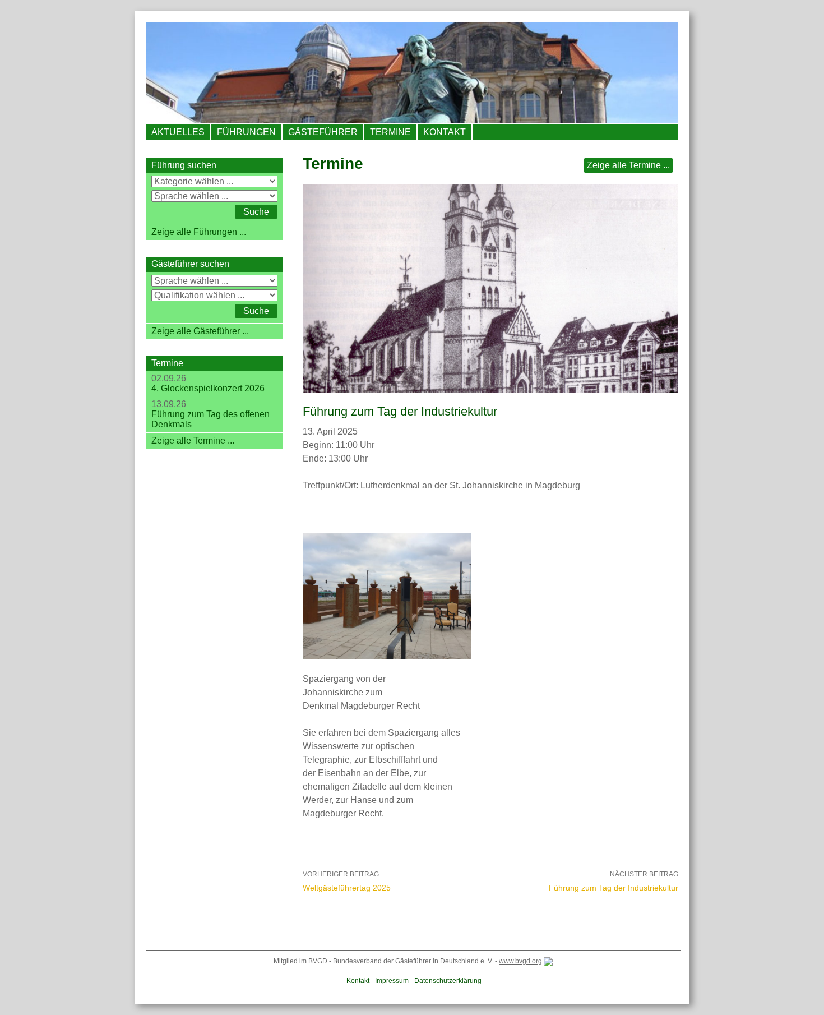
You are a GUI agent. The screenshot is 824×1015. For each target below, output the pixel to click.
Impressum (392, 981)
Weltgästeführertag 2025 (347, 881)
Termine (390, 132)
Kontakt (444, 132)
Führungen (246, 132)
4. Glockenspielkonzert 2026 (208, 388)
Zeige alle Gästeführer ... (200, 331)
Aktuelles (178, 132)
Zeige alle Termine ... (628, 165)
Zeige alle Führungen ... (198, 232)
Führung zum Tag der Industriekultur (613, 881)
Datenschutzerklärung (448, 981)
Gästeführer (323, 132)
